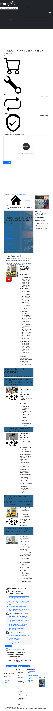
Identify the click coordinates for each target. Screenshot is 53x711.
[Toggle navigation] (10, 19)
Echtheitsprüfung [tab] (21, 194)
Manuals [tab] (15, 646)
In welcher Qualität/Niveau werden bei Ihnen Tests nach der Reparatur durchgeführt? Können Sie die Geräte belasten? (19, 597)
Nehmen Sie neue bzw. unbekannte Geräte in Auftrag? (19, 621)
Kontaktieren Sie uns (24, 666)
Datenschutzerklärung (34, 674)
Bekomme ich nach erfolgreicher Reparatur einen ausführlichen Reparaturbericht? (18, 617)
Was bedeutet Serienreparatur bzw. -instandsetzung (17, 629)
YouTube (6, 682)
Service (8, 205)
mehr (45, 228)
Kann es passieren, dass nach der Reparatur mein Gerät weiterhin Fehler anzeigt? (18, 625)
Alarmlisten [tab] (8, 646)
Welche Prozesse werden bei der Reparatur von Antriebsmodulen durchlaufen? (19, 610)
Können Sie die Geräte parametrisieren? (17, 606)
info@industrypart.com (23, 695)
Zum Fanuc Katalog (11, 666)
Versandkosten (7, 172)
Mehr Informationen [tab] (10, 194)
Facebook (6, 680)
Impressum (32, 671)
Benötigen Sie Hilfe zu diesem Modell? (14, 134)
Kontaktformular (33, 675)
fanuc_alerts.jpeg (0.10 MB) (16, 649)
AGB (30, 672)
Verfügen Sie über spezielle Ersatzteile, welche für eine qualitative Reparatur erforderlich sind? (19, 603)
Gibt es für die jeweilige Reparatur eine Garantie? (17, 642)
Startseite (27, 200)
